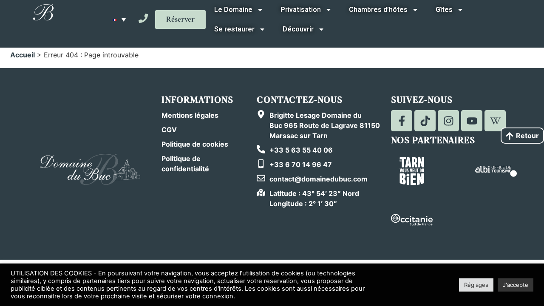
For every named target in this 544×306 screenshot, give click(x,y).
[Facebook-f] (401, 120)
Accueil (22, 55)
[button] (119, 19)
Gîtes (444, 10)
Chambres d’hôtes (378, 10)
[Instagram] (448, 120)
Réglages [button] (476, 284)
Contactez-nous (300, 100)
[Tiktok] (425, 120)
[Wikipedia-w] (495, 120)
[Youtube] (471, 120)
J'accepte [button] (515, 284)
